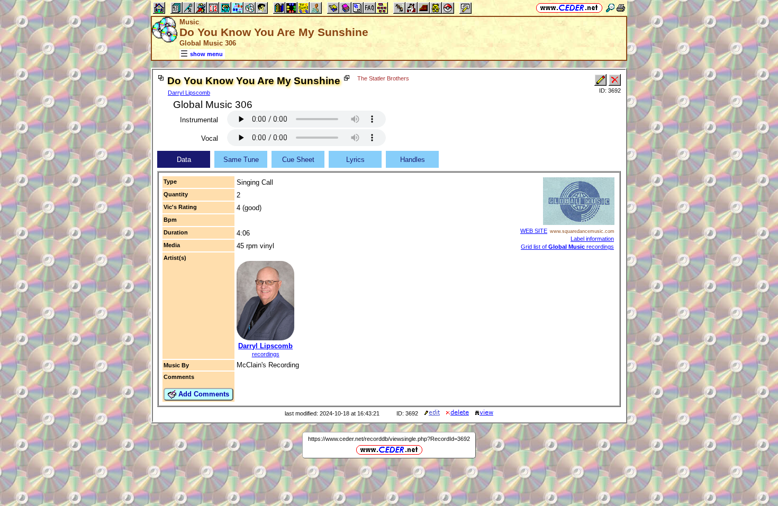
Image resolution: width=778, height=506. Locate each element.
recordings (265, 354)
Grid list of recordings (567, 246)
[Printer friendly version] (621, 8)
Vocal (209, 138)
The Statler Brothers (383, 78)
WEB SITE (533, 231)
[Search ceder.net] (610, 8)
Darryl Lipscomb (189, 92)
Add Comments (202, 394)
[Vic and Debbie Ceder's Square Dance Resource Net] (569, 8)
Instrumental (199, 120)
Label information (592, 239)
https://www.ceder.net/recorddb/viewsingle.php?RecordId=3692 (389, 439)
